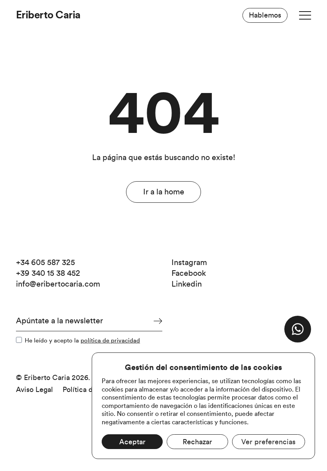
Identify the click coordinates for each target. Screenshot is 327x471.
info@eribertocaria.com (58, 284)
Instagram (189, 263)
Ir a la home (163, 192)
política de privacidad (110, 341)
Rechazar (197, 441)
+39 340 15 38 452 (48, 273)
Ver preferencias (268, 441)
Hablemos (265, 15)
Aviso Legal (34, 389)
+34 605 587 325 (45, 263)
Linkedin (186, 284)
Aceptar (132, 441)
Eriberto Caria (48, 15)
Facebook (188, 273)
